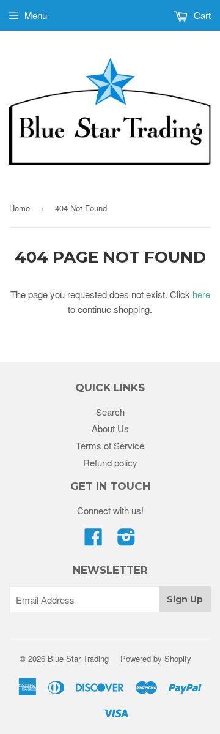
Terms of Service (110, 445)
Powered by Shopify (155, 658)
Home (19, 208)
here (201, 294)
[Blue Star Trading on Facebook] (93, 540)
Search (110, 411)
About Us (110, 428)
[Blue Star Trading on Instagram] (126, 540)
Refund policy (110, 462)
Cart (201, 15)
